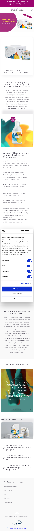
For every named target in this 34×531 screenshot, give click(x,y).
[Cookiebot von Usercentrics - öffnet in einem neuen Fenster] (21, 231)
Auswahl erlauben (17, 293)
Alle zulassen (17, 288)
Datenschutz (7, 502)
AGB (4, 494)
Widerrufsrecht (8, 490)
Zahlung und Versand (10, 486)
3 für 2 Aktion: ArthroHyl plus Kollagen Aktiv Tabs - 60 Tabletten (17, 71)
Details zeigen (24, 283)
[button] (2, 10)
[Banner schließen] (31, 231)
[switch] (29, 266)
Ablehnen (17, 298)
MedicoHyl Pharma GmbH (14, 516)
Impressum (7, 498)
